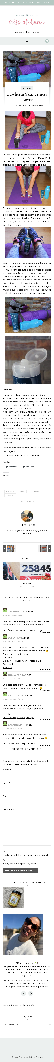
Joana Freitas (17, 675)
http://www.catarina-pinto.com (19, 743)
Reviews (27, 88)
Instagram (34, 661)
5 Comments (27, 501)
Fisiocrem (27, 583)
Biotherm (10, 492)
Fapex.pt (22, 455)
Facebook (8, 664)
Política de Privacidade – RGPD (33, 3)
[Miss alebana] (27, 20)
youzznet (10, 495)
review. (22, 492)
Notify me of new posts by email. (20, 863)
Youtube (7, 667)
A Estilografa (17, 695)
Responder (45, 632)
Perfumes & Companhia (38, 447)
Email (6, 783)
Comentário (10, 809)
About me (10, 3)
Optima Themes (35, 1057)
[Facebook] (23, 993)
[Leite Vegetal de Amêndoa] (9, 548)
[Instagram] (30, 993)
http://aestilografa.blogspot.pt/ (18, 717)
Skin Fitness (34, 492)
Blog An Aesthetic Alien (15, 661)
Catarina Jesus (18, 611)
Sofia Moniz (16, 637)
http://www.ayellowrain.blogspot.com (22, 630)
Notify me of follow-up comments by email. (25, 855)
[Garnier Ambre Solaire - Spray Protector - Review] (45, 548)
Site (5, 796)
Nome (7, 769)
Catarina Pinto (18, 725)
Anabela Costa (37, 105)
